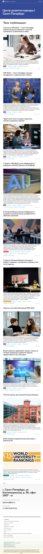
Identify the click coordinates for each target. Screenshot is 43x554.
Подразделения (6, 524)
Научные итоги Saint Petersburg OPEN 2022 (18, 308)
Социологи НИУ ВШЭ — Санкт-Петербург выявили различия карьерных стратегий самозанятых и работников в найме (18, 30)
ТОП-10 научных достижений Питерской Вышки (20, 395)
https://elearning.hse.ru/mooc (9, 545)
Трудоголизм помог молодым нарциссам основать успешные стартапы (17, 120)
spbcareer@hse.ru (9, 502)
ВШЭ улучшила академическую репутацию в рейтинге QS (19, 440)
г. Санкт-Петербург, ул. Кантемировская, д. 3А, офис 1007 (19, 492)
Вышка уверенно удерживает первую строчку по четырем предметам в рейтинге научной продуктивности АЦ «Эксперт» (20, 353)
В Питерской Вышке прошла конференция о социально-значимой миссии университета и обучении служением (19, 214)
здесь (22, 550)
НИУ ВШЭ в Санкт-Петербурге (10, 1)
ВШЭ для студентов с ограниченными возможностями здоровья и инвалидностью (18, 533)
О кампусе (6, 519)
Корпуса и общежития (7, 529)
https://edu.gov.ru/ (7, 543)
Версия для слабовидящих (8, 535)
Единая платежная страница (8, 536)
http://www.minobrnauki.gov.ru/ (9, 541)
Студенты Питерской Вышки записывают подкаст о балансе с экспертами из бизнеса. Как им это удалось (20, 262)
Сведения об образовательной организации (11, 521)
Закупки (5, 531)
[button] (19, 518)
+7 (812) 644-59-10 (10, 508)
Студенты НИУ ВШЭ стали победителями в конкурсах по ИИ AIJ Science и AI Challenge (19, 164)
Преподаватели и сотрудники (9, 526)
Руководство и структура (8, 522)
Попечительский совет (8, 528)
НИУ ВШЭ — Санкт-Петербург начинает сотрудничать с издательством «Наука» (18, 74)
